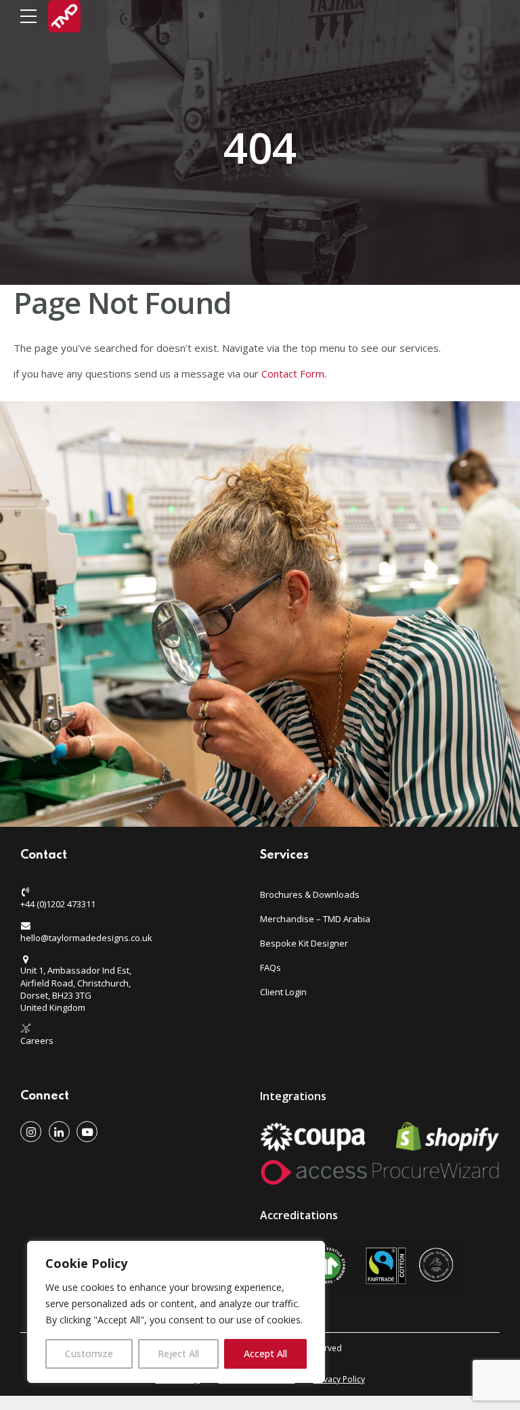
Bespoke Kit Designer (304, 943)
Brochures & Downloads (310, 894)
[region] (176, 1312)
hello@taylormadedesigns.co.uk (86, 938)
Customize (89, 1353)
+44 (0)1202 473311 (57, 904)
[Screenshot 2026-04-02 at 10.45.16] (359, 1266)
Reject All (178, 1353)
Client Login (283, 992)
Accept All (265, 1353)
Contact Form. (295, 373)
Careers (36, 1040)
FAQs (270, 967)
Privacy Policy (339, 1379)
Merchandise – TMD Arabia (315, 919)
